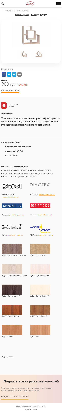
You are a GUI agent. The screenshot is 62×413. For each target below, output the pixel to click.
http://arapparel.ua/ (17, 215)
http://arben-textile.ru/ (15, 235)
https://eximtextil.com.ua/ (10, 197)
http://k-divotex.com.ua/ (47, 195)
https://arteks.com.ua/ (44, 215)
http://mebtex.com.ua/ (45, 235)
